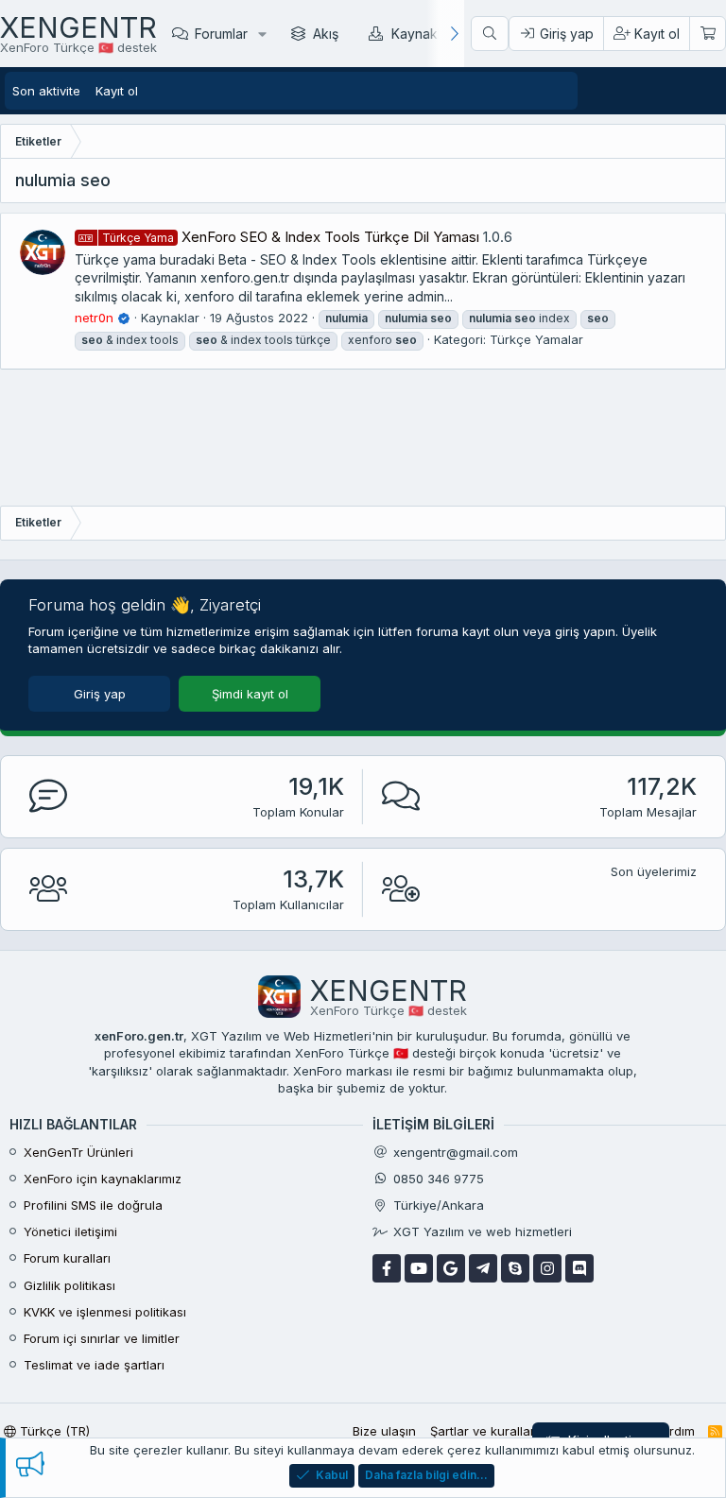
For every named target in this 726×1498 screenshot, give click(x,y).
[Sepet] (707, 34)
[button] (262, 33)
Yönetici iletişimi (70, 1231)
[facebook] (386, 1268)
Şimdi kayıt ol (250, 693)
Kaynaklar (422, 34)
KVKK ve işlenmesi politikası (105, 1311)
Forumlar (221, 34)
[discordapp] (579, 1268)
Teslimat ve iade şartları (94, 1364)
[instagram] (547, 1268)
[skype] (515, 1268)
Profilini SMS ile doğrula (93, 1205)
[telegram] (483, 1268)
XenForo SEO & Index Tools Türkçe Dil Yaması (290, 237)
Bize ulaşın (384, 1430)
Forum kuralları (67, 1258)
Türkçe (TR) (53, 1430)
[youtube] (419, 1268)
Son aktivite (46, 90)
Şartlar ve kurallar (482, 1430)
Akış (325, 34)
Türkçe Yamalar (536, 339)
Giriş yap (100, 693)
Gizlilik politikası (69, 1285)
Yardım (674, 1430)
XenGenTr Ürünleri (78, 1152)
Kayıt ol (116, 90)
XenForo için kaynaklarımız (103, 1178)
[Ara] (490, 34)
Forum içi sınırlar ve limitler (102, 1338)
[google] (451, 1268)
